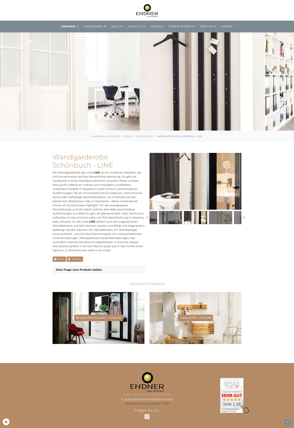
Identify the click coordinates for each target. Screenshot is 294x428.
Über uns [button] (206, 26)
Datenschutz (134, 403)
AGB (166, 403)
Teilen (60, 259)
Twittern (75, 259)
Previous (147, 217)
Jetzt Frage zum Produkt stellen (79, 269)
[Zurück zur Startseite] (147, 10)
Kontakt (227, 26)
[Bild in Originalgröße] (195, 181)
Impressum (153, 403)
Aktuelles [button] (135, 26)
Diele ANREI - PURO (194, 317)
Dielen (128, 136)
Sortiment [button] (68, 26)
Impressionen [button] (93, 26)
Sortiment (113, 136)
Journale (157, 26)
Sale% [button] (115, 26)
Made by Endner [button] (180, 26)
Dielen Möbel (145, 136)
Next (244, 217)
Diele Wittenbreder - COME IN (100, 317)
